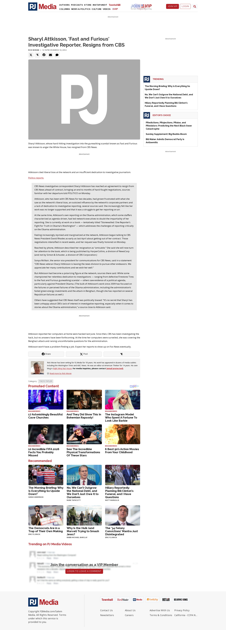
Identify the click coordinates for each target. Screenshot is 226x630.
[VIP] (115, 9)
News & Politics (81, 9)
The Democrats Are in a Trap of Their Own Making (45, 529)
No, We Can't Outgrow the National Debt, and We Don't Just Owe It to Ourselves (82, 492)
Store (87, 5)
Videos (107, 9)
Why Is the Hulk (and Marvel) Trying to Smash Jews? (83, 531)
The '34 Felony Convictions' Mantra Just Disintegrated (121, 531)
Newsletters (107, 615)
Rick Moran (33, 50)
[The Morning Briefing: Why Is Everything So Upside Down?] (45, 474)
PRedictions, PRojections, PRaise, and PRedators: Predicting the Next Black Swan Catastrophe (169, 125)
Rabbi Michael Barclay (77, 537)
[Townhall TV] (115, 5)
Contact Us (106, 610)
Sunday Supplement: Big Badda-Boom (166, 134)
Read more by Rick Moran (61, 373)
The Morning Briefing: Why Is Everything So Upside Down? (45, 491)
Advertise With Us (160, 610)
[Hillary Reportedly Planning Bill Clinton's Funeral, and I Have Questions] (122, 474)
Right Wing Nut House (62, 368)
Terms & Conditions (161, 615)
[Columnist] (38, 367)
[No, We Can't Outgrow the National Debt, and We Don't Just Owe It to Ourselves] (84, 474)
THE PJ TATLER (45, 381)
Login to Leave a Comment (84, 571)
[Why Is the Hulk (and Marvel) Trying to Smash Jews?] (84, 515)
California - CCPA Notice (186, 615)
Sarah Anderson (35, 497)
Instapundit (100, 5)
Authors (64, 5)
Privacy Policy (182, 610)
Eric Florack (34, 534)
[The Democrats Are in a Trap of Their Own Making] (45, 515)
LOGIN (185, 6)
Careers (129, 615)
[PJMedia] (42, 6)
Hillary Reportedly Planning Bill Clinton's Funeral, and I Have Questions (119, 492)
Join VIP (172, 6)
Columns (64, 9)
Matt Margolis (112, 500)
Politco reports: (36, 177)
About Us (130, 610)
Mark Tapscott (74, 500)
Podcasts (77, 5)
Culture (96, 9)
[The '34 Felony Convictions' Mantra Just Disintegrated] (122, 515)
